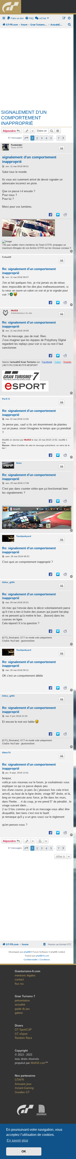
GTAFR (19, 1079)
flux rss (19, 983)
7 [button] (58, 138)
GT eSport (21, 1033)
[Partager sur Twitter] (57, 214)
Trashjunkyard (23, 536)
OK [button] (24, 1151)
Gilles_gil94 (8, 582)
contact (19, 979)
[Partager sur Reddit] (65, 214)
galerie (19, 1012)
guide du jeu (22, 1008)
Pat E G (6, 399)
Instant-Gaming (24, 1088)
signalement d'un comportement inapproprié (24, 118)
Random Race (23, 1037)
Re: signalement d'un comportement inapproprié (29, 271)
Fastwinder (16, 145)
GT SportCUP (23, 1029)
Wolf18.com (38, 1063)
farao (19, 463)
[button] (26, 138)
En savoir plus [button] (17, 1140)
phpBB (27, 952)
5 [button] (51, 138)
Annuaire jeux (23, 1084)
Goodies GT (22, 1092)
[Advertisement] (38, 67)
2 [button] (37, 138)
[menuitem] (15, 18)
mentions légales (25, 975)
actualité (20, 1004)
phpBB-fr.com (42, 956)
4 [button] (46, 138)
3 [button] (41, 138)
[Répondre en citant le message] (61, 148)
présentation (22, 1000)
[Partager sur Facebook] (50, 214)
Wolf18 (14, 310)
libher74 (6, 752)
